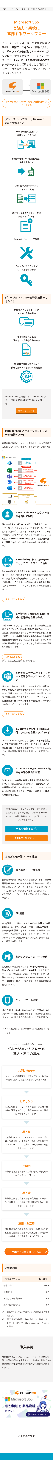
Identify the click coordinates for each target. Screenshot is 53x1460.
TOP (4, 9)
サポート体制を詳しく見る (26, 1251)
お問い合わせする (24, 837)
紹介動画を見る (13, 657)
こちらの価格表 (34, 1312)
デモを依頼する (24, 828)
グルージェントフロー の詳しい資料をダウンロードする (26, 103)
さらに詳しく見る (14, 599)
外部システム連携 (37, 9)
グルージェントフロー (18, 9)
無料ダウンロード (26, 411)
